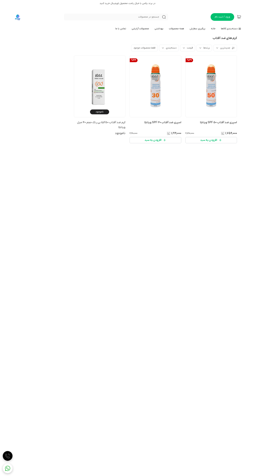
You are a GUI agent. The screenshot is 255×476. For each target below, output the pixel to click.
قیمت (190, 48)
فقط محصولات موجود (144, 48)
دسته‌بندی (171, 48)
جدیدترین (225, 48)
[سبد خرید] (239, 17)
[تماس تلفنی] (7, 456)
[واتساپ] (7, 468)
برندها (206, 48)
